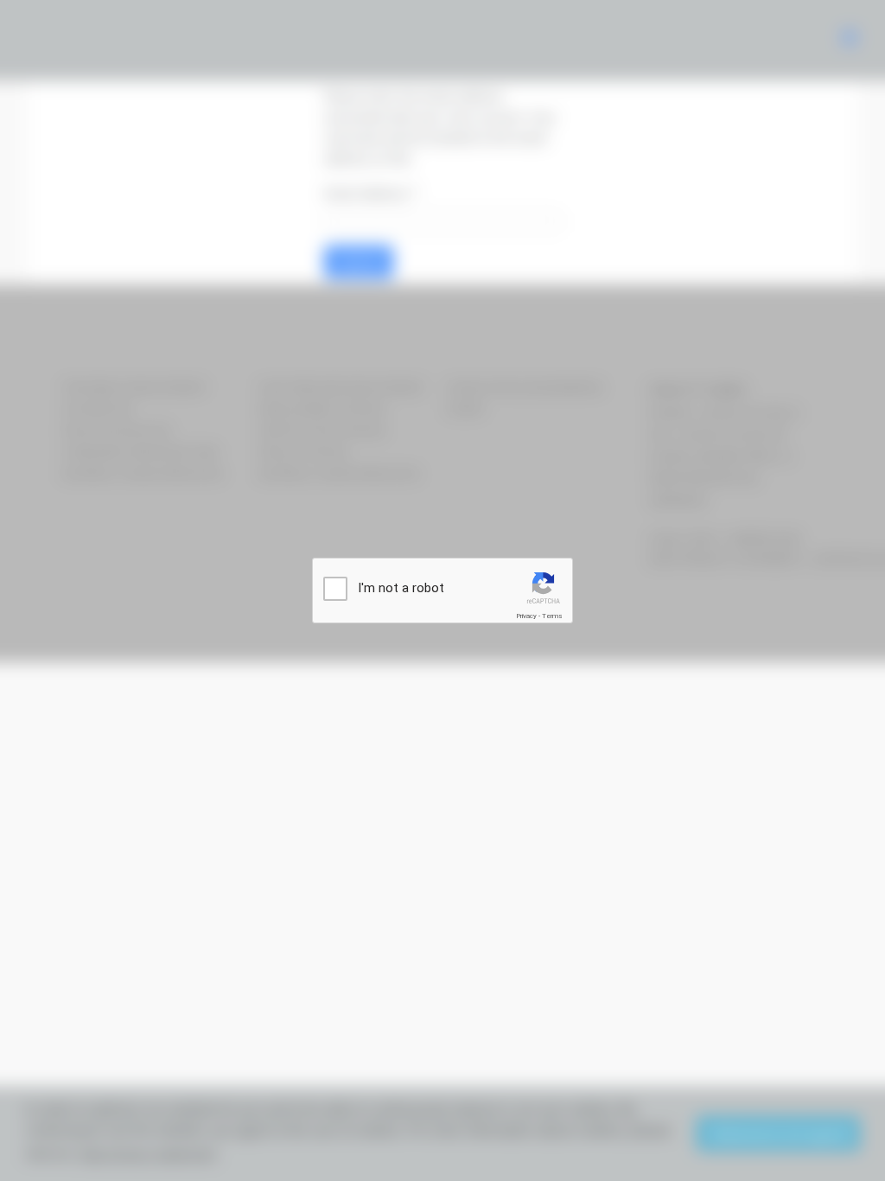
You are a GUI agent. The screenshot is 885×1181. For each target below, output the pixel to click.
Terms (552, 616)
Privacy (526, 616)
